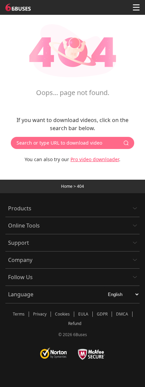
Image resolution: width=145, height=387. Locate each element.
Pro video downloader (94, 159)
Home (66, 186)
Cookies (62, 314)
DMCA (122, 314)
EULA (83, 314)
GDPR (102, 314)
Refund (74, 323)
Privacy (40, 314)
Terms (19, 314)
